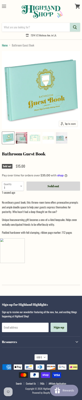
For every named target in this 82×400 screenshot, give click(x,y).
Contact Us (31, 383)
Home (5, 45)
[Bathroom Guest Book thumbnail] (8, 138)
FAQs (42, 383)
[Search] (75, 27)
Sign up (59, 327)
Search (19, 383)
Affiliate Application (57, 383)
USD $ (39, 357)
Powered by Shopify (41, 392)
